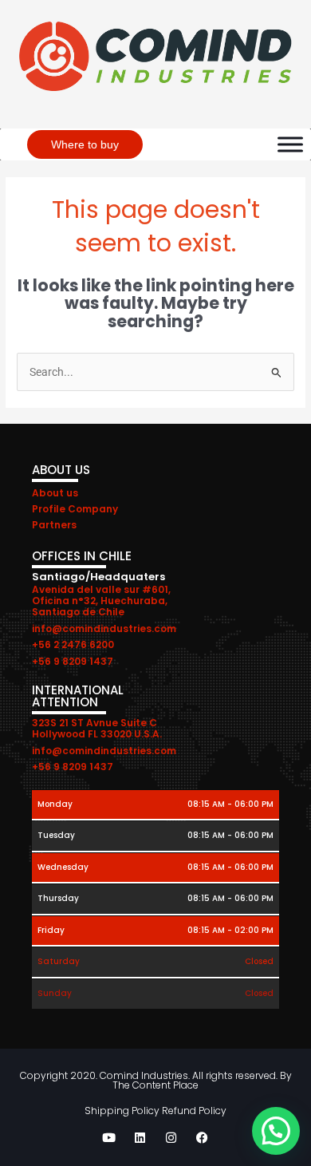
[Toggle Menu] (290, 144)
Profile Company (75, 509)
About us (55, 493)
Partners (54, 525)
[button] (276, 1131)
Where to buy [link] (85, 144)
